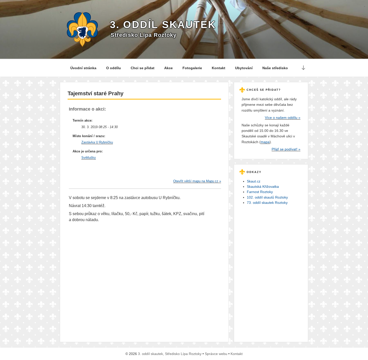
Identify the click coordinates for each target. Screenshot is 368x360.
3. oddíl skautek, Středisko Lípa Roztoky (170, 354)
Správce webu (216, 354)
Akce (168, 68)
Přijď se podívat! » (286, 149)
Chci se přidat (142, 68)
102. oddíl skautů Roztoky (267, 197)
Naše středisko (275, 68)
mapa (265, 142)
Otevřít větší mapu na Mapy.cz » (197, 181)
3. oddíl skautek (163, 24)
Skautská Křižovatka (263, 187)
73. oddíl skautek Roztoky (267, 203)
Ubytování (244, 68)
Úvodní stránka (83, 68)
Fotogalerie (192, 68)
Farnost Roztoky (260, 192)
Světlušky (88, 157)
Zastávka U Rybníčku (97, 142)
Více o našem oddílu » (282, 118)
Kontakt (218, 68)
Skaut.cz (253, 181)
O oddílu (113, 68)
